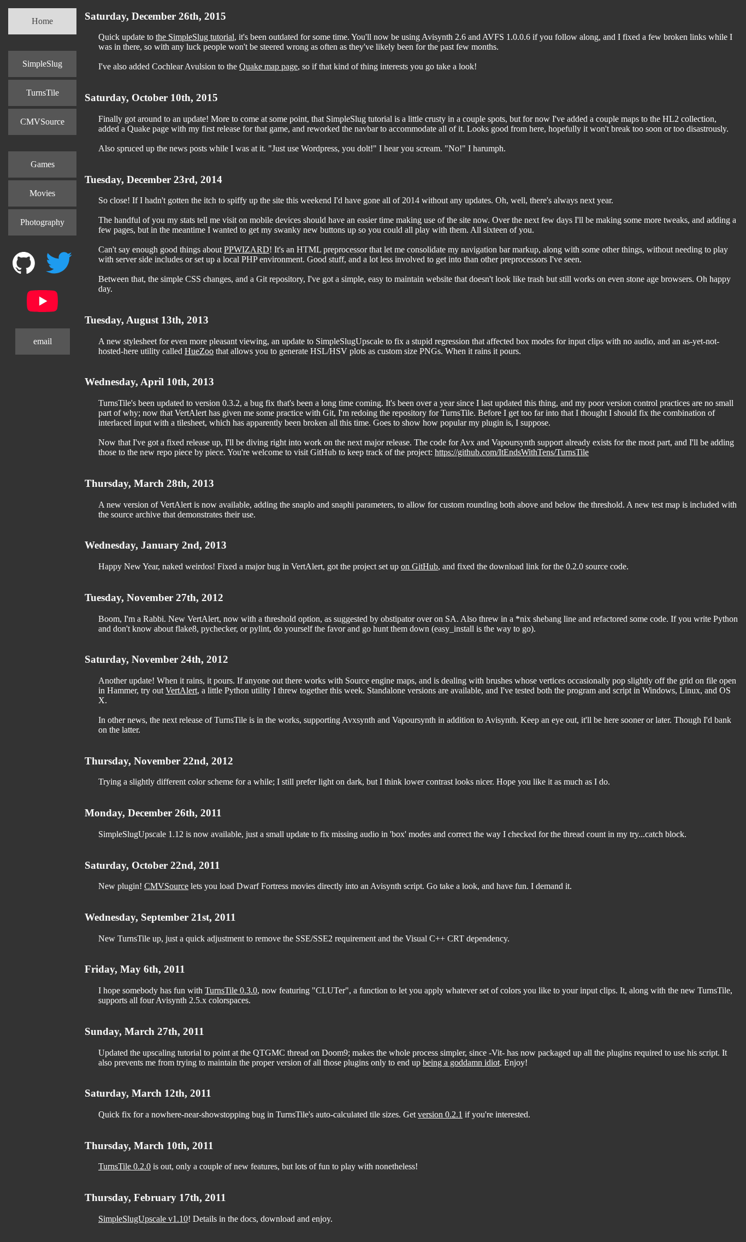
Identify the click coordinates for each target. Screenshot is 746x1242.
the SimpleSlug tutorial (195, 37)
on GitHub (419, 566)
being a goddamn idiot (461, 1062)
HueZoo (199, 351)
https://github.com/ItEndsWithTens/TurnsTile (512, 452)
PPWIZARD (246, 249)
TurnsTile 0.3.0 (231, 990)
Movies (42, 193)
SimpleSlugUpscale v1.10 (143, 1218)
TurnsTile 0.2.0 (124, 1166)
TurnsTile (42, 92)
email (42, 341)
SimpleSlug (42, 63)
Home (42, 21)
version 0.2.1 (440, 1114)
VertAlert (181, 690)
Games (43, 164)
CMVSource (42, 121)
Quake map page (268, 66)
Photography (42, 222)
